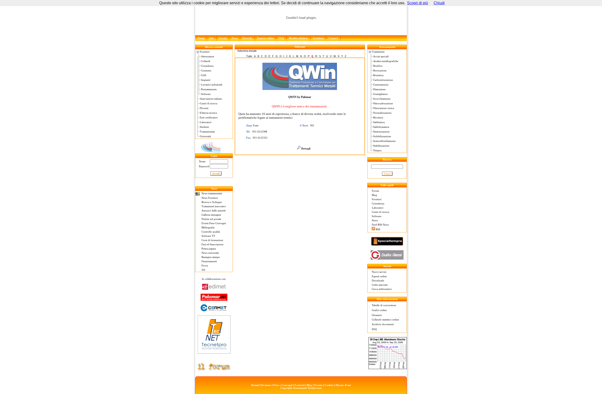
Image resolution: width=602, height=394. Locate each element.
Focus (205, 265)
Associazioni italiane (211, 98)
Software (206, 94)
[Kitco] (387, 368)
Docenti (204, 108)
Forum (375, 190)
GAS (203, 75)
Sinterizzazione (381, 131)
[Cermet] (214, 310)
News (235, 38)
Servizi (223, 38)
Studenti (204, 126)
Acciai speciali (381, 56)
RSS (378, 229)
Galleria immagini (211, 214)
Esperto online (265, 38)
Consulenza (207, 65)
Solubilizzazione (382, 136)
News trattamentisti (212, 193)
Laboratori (205, 122)
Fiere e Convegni (283, 385)
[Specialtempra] (387, 245)
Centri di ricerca (208, 103)
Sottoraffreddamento (384, 141)
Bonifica (377, 65)
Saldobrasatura (381, 126)
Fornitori (205, 51)
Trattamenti (378, 51)
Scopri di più (417, 3)
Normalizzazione (382, 112)
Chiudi (439, 3)
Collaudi (205, 61)
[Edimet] (214, 288)
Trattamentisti (207, 131)
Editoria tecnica (208, 112)
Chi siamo (265, 385)
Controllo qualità (211, 231)
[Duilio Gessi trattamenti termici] (387, 258)
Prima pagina (209, 248)
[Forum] (214, 370)
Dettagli (305, 148)
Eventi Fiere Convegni (214, 223)
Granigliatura (380, 94)
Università (205, 136)
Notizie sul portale (211, 219)
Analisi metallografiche (385, 61)
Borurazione (380, 70)
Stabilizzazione (381, 145)
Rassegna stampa (211, 257)
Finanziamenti (209, 261)
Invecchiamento (382, 98)
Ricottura (378, 117)
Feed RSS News (380, 224)
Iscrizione (318, 38)
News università (210, 252)
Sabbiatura (379, 122)
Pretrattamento (209, 89)
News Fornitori (210, 197)
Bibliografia (208, 227)
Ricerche (247, 38)
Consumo (206, 70)
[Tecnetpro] (214, 354)
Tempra (377, 150)
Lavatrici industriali (211, 84)
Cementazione (380, 84)
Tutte (249, 56)
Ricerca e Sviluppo (212, 202)
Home (201, 38)
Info (211, 38)
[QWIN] (214, 152)
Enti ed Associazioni (212, 244)
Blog (374, 195)
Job (203, 269)
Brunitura (378, 75)
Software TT (208, 235)
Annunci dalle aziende (214, 210)
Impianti (205, 79)
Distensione (379, 89)
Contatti (333, 38)
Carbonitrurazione (383, 79)
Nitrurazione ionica (383, 108)
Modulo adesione (298, 38)
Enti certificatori (209, 117)
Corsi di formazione (212, 240)
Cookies (329, 385)
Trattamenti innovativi (214, 206)
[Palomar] (214, 299)
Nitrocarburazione (383, 103)
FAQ (281, 38)
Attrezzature (207, 56)
